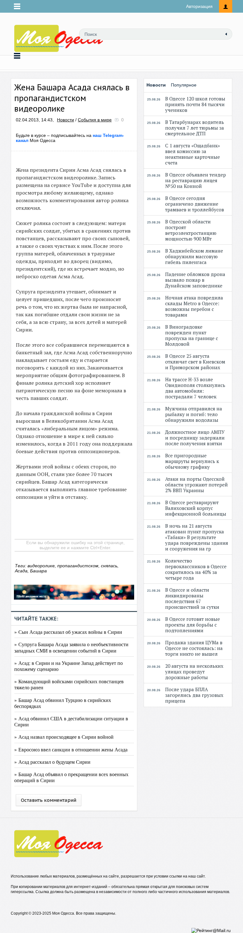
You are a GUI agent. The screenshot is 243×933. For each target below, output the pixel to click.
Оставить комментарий (48, 800)
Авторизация (199, 6)
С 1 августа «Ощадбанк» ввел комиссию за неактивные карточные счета (192, 154)
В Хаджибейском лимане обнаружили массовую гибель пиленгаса (194, 256)
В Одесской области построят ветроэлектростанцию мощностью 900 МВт (190, 230)
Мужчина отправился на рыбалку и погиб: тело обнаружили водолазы (193, 414)
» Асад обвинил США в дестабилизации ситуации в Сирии (71, 721)
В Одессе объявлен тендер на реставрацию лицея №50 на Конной (195, 180)
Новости (65, 119)
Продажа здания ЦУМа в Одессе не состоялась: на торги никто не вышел (194, 648)
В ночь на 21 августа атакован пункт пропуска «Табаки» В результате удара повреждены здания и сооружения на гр (196, 537)
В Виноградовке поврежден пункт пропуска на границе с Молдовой (191, 335)
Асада (21, 570)
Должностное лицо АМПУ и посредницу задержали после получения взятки (195, 437)
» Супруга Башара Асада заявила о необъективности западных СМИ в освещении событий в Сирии (71, 647)
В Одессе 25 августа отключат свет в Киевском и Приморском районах (195, 361)
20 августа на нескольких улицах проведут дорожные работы (194, 671)
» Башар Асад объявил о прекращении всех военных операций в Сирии (71, 777)
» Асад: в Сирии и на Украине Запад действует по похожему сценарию (68, 666)
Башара (38, 570)
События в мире (95, 119)
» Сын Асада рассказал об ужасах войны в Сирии (68, 631)
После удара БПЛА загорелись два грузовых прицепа (194, 695)
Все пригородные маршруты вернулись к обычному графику (192, 461)
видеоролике (41, 565)
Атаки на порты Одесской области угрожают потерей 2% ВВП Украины (196, 484)
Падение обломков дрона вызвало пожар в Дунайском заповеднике (195, 279)
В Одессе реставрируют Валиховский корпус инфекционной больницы (195, 508)
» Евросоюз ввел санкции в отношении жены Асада (71, 749)
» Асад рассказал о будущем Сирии (52, 761)
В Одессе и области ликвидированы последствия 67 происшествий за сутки (192, 598)
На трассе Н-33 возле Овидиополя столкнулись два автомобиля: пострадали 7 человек (195, 387)
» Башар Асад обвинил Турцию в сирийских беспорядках (62, 703)
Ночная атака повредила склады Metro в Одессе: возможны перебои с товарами (194, 306)
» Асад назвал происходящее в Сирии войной (64, 736)
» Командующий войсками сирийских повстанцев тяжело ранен (69, 684)
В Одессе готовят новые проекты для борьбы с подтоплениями (192, 624)
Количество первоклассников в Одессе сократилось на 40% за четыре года (196, 569)
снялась (109, 565)
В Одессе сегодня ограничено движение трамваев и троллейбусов (194, 203)
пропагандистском (77, 565)
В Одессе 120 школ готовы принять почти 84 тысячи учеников (195, 104)
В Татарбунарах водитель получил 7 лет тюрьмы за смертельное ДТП (194, 127)
